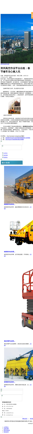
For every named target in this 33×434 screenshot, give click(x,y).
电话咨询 (6, 432)
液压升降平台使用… (9, 341)
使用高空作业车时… (9, 382)
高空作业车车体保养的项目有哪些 (15, 139)
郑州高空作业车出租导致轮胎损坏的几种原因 (18, 137)
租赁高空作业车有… (9, 204)
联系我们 (5, 157)
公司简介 (11, 12)
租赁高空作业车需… (9, 251)
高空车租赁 (19, 12)
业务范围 (5, 155)
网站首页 (3, 12)
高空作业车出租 (5, 64)
